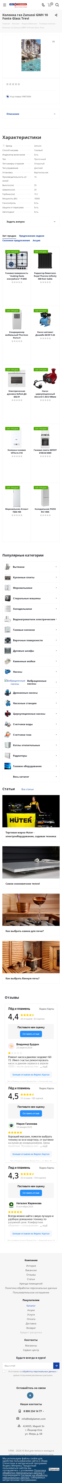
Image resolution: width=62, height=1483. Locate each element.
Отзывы (31, 1274)
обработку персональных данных (39, 1371)
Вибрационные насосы (36, 682)
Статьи (31, 1279)
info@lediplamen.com (34, 1418)
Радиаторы (20, 755)
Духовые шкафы (23, 650)
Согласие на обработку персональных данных (25, 1476)
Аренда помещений (31, 1283)
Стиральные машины (27, 598)
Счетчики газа (22, 734)
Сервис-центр (31, 1350)
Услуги (31, 1314)
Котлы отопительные (26, 745)
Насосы (17, 671)
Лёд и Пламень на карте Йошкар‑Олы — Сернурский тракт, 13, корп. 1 (32, 1081)
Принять (54, 1469)
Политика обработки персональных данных (31, 1288)
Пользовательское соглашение (31, 1292)
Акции (31, 1310)
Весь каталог (21, 776)
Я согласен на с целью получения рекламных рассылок (32, 1373)
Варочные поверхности (28, 640)
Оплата (31, 1319)
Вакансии (31, 1270)
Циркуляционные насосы (29, 713)
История (31, 1265)
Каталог (31, 1305)
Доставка (31, 1323)
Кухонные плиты (23, 577)
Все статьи (27, 789)
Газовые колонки (24, 629)
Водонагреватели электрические (34, 619)
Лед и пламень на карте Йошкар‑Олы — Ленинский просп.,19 (31, 1240)
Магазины (31, 1345)
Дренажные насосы (25, 692)
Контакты (31, 1340)
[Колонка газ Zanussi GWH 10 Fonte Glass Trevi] (31, 55)
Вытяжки (18, 566)
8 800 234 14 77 (33, 1411)
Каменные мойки (24, 661)
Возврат (31, 1327)
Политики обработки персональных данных (24, 1471)
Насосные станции (25, 703)
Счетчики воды (23, 724)
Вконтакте (30, 1395)
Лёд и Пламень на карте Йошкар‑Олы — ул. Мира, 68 (31, 1160)
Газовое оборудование (27, 766)
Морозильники (22, 587)
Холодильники (22, 608)
